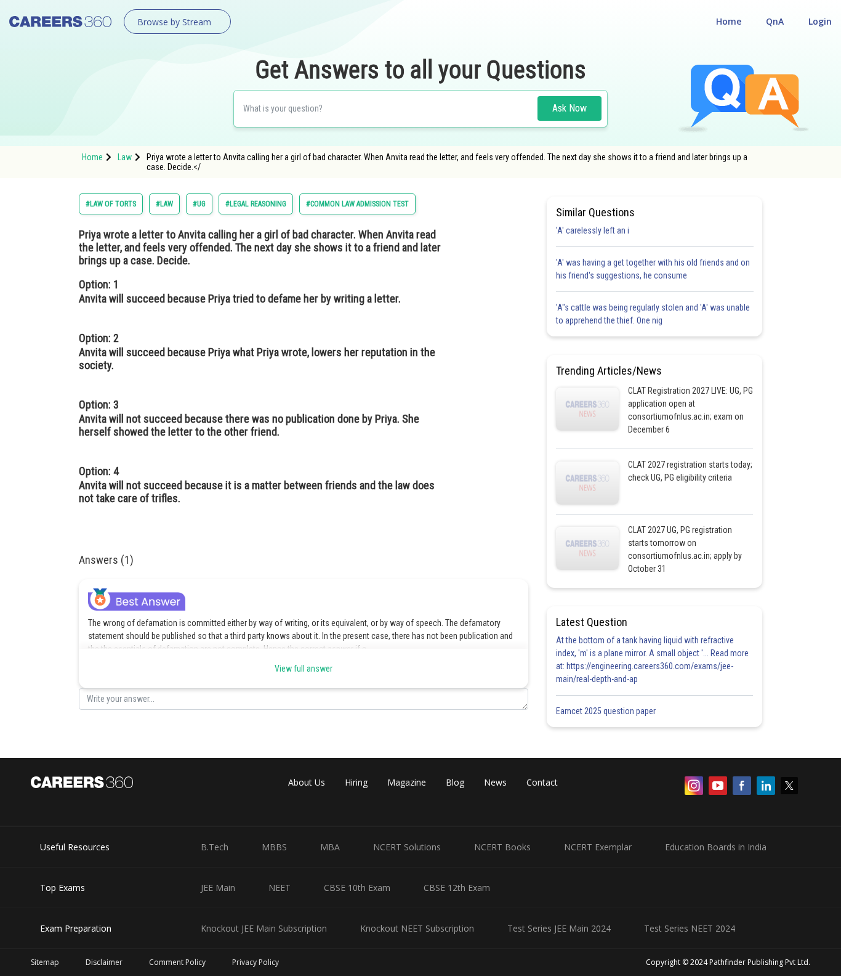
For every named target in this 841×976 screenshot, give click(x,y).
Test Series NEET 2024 (689, 928)
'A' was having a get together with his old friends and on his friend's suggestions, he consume (653, 269)
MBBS (274, 847)
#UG (199, 204)
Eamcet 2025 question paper (607, 711)
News (495, 782)
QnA (775, 21)
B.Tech (214, 847)
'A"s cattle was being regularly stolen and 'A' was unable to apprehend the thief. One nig (653, 314)
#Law (164, 204)
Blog (455, 782)
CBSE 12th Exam (457, 887)
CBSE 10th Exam (357, 887)
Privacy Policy (255, 962)
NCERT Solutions (407, 847)
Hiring (356, 782)
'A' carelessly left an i (592, 230)
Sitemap (45, 962)
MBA (330, 847)
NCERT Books (502, 847)
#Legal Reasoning (255, 204)
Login (820, 21)
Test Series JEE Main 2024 (559, 928)
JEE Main (218, 887)
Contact (542, 782)
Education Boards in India (716, 847)
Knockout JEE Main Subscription (264, 928)
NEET (279, 887)
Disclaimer (104, 962)
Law (125, 157)
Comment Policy (177, 962)
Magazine (406, 782)
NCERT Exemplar (598, 847)
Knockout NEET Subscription (417, 928)
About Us (306, 782)
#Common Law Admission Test (357, 204)
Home (728, 21)
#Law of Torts (111, 204)
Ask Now (569, 108)
